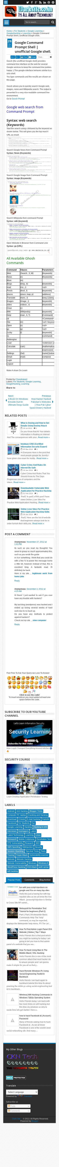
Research (29, 843)
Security (38, 847)
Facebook (11, 823)
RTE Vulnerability (15, 843)
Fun (33, 823)
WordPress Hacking (16, 867)
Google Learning (33, 381)
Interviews (11, 831)
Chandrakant (21, 379)
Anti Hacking (22, 811)
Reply (17, 581)
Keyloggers (23, 831)
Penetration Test (43, 839)
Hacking (28, 827)
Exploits (45, 819)
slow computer (39, 620)
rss (40, 2)
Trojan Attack (22, 855)
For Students (19, 381)
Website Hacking (24, 859)
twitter (27, 2)
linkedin (44, 2)
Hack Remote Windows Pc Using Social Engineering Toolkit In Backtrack (34, 974)
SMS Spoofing (13, 847)
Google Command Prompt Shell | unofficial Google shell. (33, 47)
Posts (12, 1106)
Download (12, 819)
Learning (25, 384)
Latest (33, 831)
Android (10, 811)
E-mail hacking (33, 819)
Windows (32, 863)
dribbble (49, 2)
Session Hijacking (15, 851)
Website (11, 859)
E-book (22, 819)
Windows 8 (43, 863)
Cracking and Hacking (38, 815)
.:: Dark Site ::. (16, 1119)
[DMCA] (16, 1079)
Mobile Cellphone (26, 839)
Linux (38, 835)
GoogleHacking (13, 384)
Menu (6, 2)
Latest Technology (15, 835)
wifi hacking (12, 871)
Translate (28, 1096)
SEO (38, 843)
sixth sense (44, 867)
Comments (29, 880)
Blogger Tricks (36, 811)
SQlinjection (27, 847)
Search (52, 22)
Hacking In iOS (40, 827)
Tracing (10, 855)
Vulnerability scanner (39, 855)
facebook (32, 2)
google (36, 2)
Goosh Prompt (18, 99)
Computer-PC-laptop (16, 815)
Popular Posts (14, 880)
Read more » (44, 437)
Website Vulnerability (16, 863)
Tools (43, 851)
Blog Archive (45, 880)
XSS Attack (32, 867)
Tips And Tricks (32, 851)
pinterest (53, 2)
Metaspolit (12, 839)
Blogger (35, 1121)
